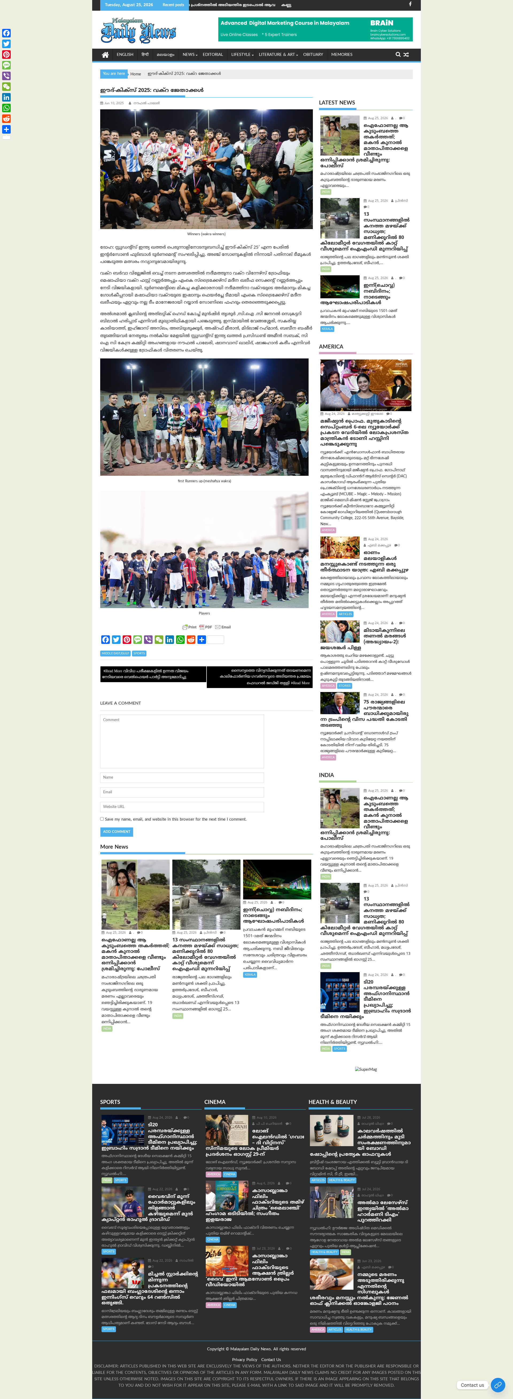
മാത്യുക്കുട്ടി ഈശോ (367, 414)
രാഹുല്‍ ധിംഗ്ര (372, 1124)
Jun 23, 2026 (371, 1261)
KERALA (250, 975)
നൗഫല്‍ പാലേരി (146, 104)
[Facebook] (6, 33)
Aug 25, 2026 (115, 933)
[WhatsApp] (6, 108)
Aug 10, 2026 (266, 1118)
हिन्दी (145, 54)
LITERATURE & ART (277, 54)
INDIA (107, 1029)
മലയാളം (165, 54)
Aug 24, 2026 (334, 414)
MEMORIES (341, 54)
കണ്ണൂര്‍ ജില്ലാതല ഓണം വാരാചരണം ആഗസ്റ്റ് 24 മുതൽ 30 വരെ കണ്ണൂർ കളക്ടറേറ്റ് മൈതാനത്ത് (282, 5)
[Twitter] (6, 43)
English (125, 54)
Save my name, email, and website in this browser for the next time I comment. (176, 819)
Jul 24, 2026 (370, 1190)
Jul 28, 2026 (370, 1118)
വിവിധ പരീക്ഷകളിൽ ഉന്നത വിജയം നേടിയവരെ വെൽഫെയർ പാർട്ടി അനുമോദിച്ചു (145, 674)
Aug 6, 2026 (265, 1184)
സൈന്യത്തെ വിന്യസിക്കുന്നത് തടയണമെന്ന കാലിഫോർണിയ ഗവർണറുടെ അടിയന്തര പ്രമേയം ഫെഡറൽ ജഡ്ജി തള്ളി (265, 677)
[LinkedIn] (6, 97)
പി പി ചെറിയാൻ (268, 1124)
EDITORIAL (213, 54)
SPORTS (139, 653)
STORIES (345, 686)
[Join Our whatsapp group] (498, 1385)
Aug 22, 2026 (161, 1190)
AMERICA (328, 530)
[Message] (6, 65)
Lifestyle (241, 54)
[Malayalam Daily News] (105, 54)
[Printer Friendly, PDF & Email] (206, 627)
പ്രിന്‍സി (210, 933)
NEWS (189, 54)
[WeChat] (6, 86)
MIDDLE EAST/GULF (115, 653)
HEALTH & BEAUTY (342, 1180)
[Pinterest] (6, 54)
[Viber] (6, 76)
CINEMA (229, 1174)
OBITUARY (313, 54)
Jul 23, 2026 (265, 1249)
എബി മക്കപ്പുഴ (379, 546)
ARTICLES (345, 614)
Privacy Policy (244, 1360)
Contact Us (271, 1360)
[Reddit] (6, 118)
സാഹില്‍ (185, 1261)
